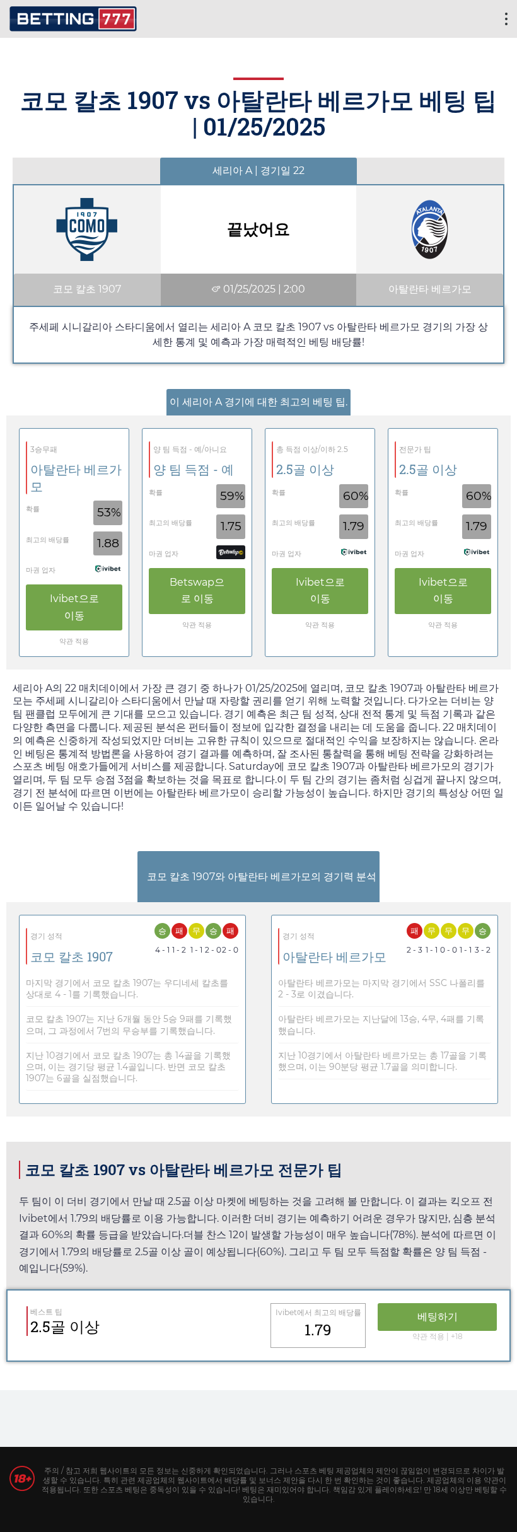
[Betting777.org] (73, 17)
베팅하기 (437, 1317)
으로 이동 (74, 607)
